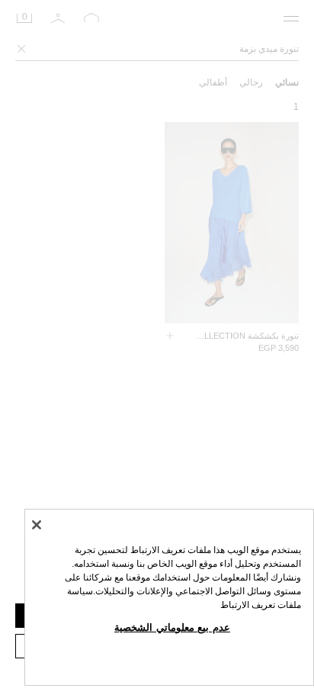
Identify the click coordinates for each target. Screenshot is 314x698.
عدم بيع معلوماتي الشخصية (172, 627)
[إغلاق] (36, 525)
